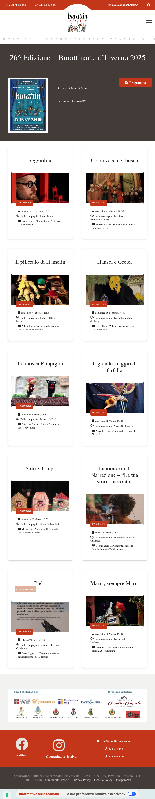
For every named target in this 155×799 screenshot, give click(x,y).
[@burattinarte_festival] (59, 745)
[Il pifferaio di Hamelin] (40, 295)
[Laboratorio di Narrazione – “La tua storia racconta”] (114, 507)
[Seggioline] (40, 193)
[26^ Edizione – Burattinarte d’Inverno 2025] (28, 80)
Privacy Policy (81, 780)
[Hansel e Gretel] (114, 295)
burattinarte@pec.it (57, 780)
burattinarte (22, 755)
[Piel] (40, 619)
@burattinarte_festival (61, 756)
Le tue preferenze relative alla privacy (95, 794)
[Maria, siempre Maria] (114, 619)
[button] (148, 22)
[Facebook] (148, 5)
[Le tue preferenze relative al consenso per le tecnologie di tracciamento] (7, 795)
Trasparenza (123, 780)
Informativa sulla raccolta (39, 794)
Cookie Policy (103, 780)
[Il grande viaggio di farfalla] (114, 398)
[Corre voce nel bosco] (114, 193)
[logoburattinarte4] (77, 22)
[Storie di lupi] (40, 507)
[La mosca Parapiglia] (40, 398)
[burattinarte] (21, 744)
